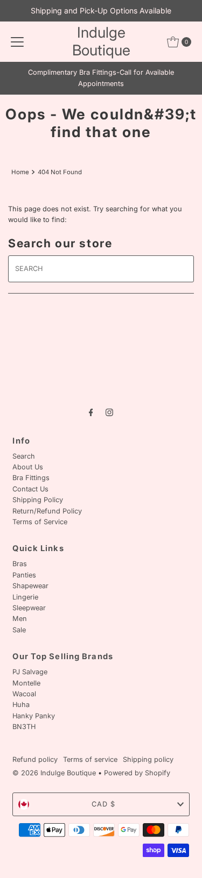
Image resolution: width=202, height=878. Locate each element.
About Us (27, 467)
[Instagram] (109, 411)
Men (19, 619)
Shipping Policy (37, 500)
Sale (19, 630)
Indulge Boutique (101, 41)
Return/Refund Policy (47, 511)
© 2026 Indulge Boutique (54, 773)
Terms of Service (39, 522)
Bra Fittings (31, 478)
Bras (19, 564)
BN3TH (24, 727)
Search (23, 456)
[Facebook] (91, 411)
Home (20, 172)
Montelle (26, 683)
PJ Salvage (29, 672)
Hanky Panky (33, 716)
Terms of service (90, 759)
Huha (21, 705)
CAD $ (103, 804)
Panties (24, 575)
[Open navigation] (17, 42)
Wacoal (24, 694)
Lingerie (25, 597)
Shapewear (30, 586)
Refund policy (35, 759)
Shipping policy (148, 759)
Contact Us (30, 489)
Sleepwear (29, 608)
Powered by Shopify (137, 773)
